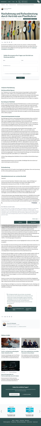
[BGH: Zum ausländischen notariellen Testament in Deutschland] (30, 343)
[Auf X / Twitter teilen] (7, 42)
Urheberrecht (5, 369)
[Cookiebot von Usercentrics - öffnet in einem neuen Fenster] (32, 203)
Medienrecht (4, 367)
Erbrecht (24, 346)
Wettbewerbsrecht (12, 4)
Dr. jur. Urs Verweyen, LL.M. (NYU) (18, 309)
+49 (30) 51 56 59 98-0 (22, 326)
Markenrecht (34, 18)
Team (9, 1)
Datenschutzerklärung (26, 73)
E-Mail (22, 60)
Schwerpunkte (3, 1)
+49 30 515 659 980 (27, 394)
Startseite (3, 4)
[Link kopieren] (11, 42)
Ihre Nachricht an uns (6, 65)
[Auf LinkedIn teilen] (5, 42)
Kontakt (25, 1)
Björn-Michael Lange (32, 349)
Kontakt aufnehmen (14, 394)
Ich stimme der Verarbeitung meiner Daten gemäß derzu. (18, 73)
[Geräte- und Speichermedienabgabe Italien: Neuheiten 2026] (10, 343)
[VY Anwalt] (38, 1)
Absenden (20, 77)
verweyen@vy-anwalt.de (12, 326)
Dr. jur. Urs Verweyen (7, 8)
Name (4, 60)
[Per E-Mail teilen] (9, 42)
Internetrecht (12, 369)
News (13, 1)
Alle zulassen (33, 222)
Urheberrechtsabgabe (6, 346)
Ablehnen (20, 222)
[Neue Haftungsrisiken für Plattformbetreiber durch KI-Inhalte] (10, 366)
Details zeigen (35, 218)
